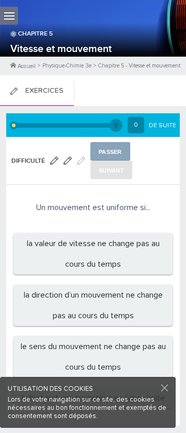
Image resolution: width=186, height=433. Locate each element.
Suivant (111, 170)
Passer (110, 152)
